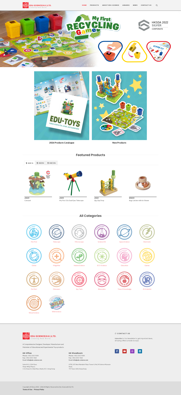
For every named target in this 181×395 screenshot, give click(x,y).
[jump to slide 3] (91, 65)
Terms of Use (27, 389)
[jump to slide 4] (94, 65)
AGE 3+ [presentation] (30, 163)
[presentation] (19, 185)
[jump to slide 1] (87, 65)
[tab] (29, 163)
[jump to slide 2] (89, 65)
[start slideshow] (85, 65)
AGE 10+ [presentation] (52, 163)
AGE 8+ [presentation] (41, 163)
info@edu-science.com (34, 360)
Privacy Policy (39, 389)
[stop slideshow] (96, 65)
